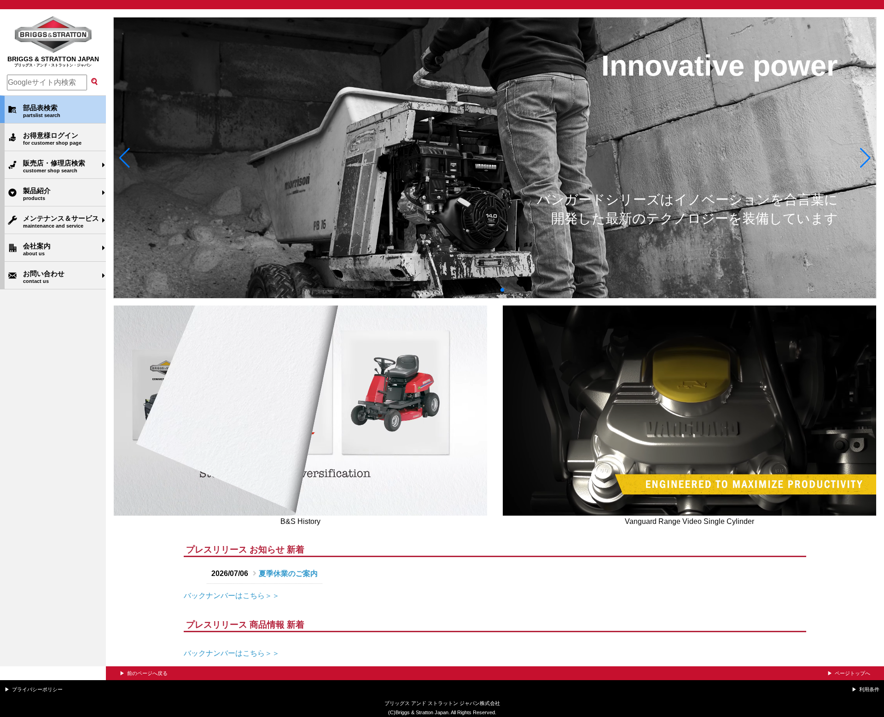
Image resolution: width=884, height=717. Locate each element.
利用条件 (869, 689)
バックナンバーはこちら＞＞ (231, 595)
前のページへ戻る (147, 673)
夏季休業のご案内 (288, 573)
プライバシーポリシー (37, 689)
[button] (124, 158)
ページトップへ (852, 673)
